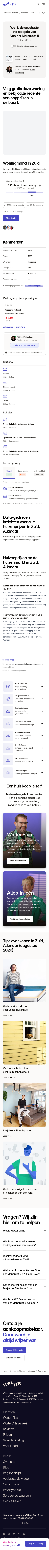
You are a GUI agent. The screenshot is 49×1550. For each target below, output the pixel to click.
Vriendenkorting (13, 1440)
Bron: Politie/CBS (19, 503)
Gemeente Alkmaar (10, 13)
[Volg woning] (43, 12)
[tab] (9, 473)
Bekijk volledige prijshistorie (14, 327)
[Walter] (9, 4)
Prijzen (7, 1434)
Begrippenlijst (12, 1473)
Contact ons (11, 1484)
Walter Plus (10, 1418)
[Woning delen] (38, 12)
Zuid (32, 13)
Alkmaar (24, 13)
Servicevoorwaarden (17, 1495)
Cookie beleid (12, 1501)
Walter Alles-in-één (16, 1423)
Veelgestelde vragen (16, 1479)
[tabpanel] (24, 490)
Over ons (9, 1462)
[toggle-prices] (13, 46)
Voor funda (10, 1446)
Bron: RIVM (7, 503)
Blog (6, 1467)
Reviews (8, 1429)
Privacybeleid (12, 1490)
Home (5, 1371)
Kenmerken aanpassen (34, 286)
